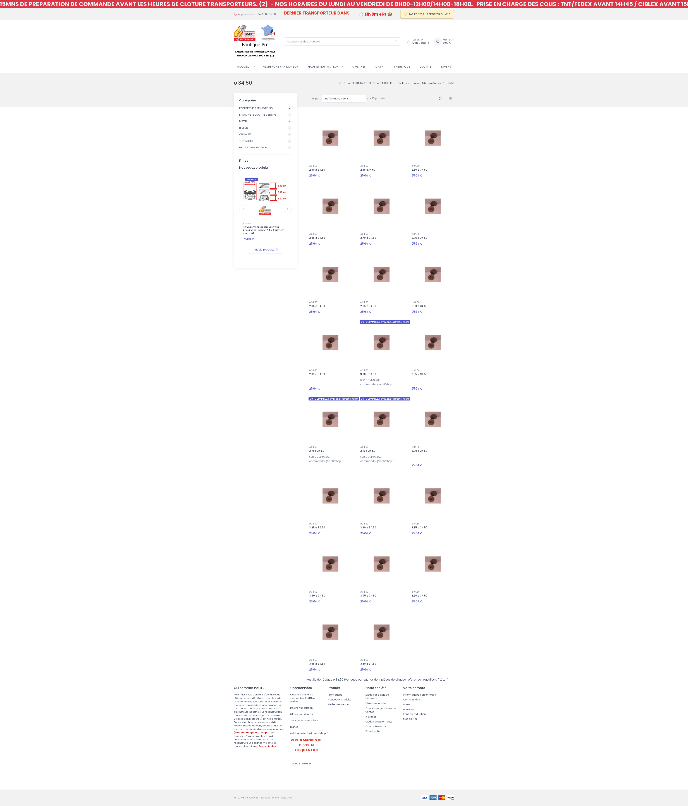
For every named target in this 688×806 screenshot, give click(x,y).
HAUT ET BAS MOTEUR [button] (253, 147)
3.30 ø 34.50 (368, 527)
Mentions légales (376, 703)
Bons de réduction (414, 714)
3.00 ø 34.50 (368, 374)
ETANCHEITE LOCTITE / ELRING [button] (257, 114)
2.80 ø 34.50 (317, 306)
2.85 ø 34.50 (368, 306)
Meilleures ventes (339, 704)
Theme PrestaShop (282, 797)
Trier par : (315, 98)
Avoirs (406, 704)
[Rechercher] (396, 41)
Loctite (425, 67)
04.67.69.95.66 (266, 14)
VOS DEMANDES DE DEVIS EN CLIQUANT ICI (306, 745)
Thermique (402, 67)
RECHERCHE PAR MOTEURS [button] (256, 108)
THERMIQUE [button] (246, 141)
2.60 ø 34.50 (419, 169)
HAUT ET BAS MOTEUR (323, 67)
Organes (359, 67)
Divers (446, 67)
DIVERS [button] (243, 128)
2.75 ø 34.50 (419, 238)
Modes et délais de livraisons (377, 696)
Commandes (411, 699)
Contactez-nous (376, 726)
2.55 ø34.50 (367, 169)
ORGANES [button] (245, 134)
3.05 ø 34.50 (419, 374)
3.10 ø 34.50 (316, 451)
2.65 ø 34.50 (317, 238)
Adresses (408, 709)
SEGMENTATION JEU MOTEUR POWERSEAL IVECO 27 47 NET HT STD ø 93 (263, 230)
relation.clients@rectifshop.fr (309, 733)
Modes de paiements (379, 721)
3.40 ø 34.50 (317, 595)
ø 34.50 (313, 165)
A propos (371, 717)
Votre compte (414, 688)
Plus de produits (263, 249)
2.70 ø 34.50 (368, 238)
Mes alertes (410, 719)
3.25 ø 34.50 (317, 527)
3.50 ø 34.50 (419, 595)
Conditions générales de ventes (381, 710)
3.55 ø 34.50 (317, 664)
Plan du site (373, 731)
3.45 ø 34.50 (368, 595)
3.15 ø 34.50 (367, 451)
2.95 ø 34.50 (317, 374)
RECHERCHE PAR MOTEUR (280, 67)
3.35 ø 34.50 (419, 527)
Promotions (335, 695)
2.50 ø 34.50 (317, 169)
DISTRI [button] (243, 121)
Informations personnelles (419, 695)
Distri (379, 67)
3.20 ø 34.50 (419, 451)
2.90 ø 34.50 (419, 306)
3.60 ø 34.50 (368, 664)
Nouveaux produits (339, 699)
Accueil (243, 67)
